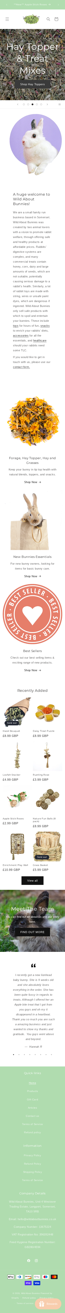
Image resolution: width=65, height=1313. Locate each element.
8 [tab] (51, 1054)
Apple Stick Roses (13, 818)
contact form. (21, 366)
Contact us (32, 1115)
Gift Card (32, 1099)
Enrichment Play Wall (15, 865)
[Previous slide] (18, 104)
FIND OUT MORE (32, 932)
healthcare (39, 340)
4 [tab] (30, 1054)
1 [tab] (13, 1054)
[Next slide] (47, 104)
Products (32, 1091)
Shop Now (30, 482)
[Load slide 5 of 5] (41, 104)
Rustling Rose (41, 774)
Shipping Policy (32, 1171)
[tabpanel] (32, 1006)
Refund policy (32, 1132)
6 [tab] (40, 1054)
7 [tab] (46, 1054)
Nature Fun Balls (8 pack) (44, 820)
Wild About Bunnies (30, 1293)
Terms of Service (32, 1124)
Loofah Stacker (11, 774)
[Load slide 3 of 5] (32, 104)
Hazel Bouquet (11, 731)
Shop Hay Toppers (32, 84)
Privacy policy (47, 1298)
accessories (21, 335)
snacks (45, 325)
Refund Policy (32, 1163)
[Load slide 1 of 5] (24, 104)
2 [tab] (19, 1054)
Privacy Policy (32, 1155)
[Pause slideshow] (61, 104)
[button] (7, 19)
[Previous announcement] (7, 5)
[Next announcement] (58, 5)
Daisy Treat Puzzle (44, 731)
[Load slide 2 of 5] (28, 104)
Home (32, 1082)
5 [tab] (35, 1054)
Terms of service (25, 1303)
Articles (32, 1107)
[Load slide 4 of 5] (37, 104)
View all (32, 880)
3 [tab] (24, 1054)
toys (15, 325)
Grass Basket (40, 865)
